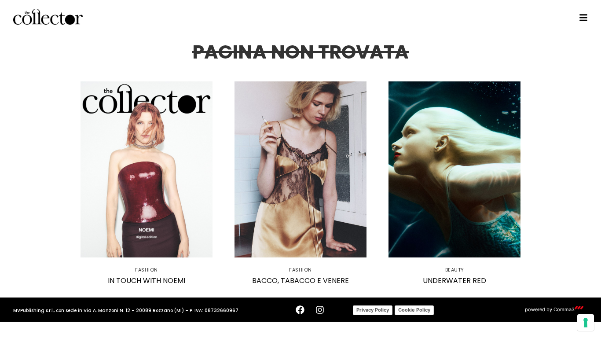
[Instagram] (320, 310)
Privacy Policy (372, 310)
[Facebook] (300, 310)
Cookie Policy (414, 310)
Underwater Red (454, 281)
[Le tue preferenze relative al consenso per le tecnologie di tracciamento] (585, 322)
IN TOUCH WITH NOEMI (146, 281)
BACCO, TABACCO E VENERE (300, 281)
